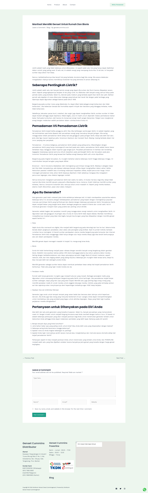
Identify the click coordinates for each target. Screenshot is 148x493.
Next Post (120, 358)
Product (57, 5)
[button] (117, 5)
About (65, 5)
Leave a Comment (38, 27)
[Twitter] (120, 488)
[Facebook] (116, 488)
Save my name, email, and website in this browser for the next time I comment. (63, 409)
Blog (48, 27)
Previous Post (28, 358)
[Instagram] (124, 488)
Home (49, 5)
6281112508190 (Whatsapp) (32, 468)
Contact (72, 5)
